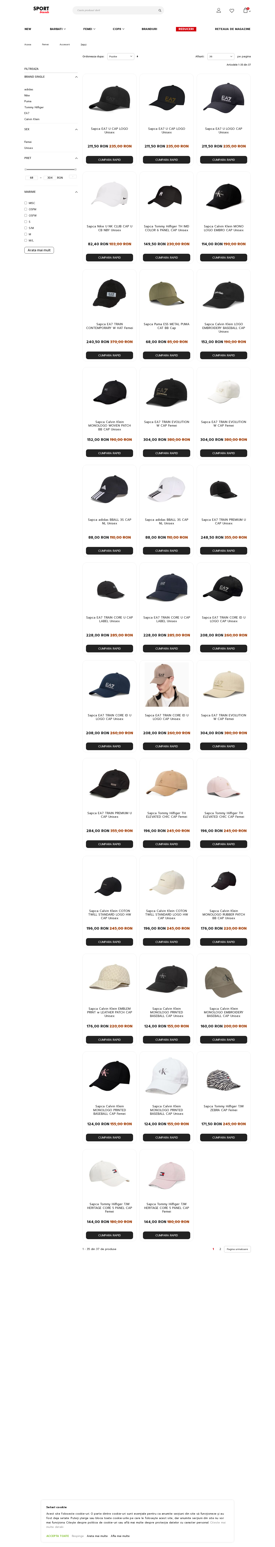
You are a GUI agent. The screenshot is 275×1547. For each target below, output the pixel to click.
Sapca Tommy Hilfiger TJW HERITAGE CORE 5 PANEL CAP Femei (109, 1207)
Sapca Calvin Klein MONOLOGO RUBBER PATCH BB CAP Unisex (224, 914)
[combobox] (118, 10)
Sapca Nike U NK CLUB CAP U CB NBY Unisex (109, 228)
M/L (31, 240)
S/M (31, 228)
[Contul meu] (219, 10)
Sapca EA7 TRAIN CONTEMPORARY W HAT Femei (109, 326)
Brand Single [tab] (34, 76)
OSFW (33, 216)
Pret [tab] (27, 158)
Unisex (28, 148)
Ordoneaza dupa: (93, 56)
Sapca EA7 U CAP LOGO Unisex (109, 130)
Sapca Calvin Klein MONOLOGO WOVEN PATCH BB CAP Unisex (109, 425)
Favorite (232, 11)
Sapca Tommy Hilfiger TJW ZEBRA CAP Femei (224, 1108)
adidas (28, 89)
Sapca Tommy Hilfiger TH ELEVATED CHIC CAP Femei (166, 815)
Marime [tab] (30, 192)
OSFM (32, 209)
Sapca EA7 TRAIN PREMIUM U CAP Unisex (224, 521)
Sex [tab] (26, 129)
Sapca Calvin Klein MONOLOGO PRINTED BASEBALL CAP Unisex (166, 1012)
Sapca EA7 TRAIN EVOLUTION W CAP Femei (166, 424)
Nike (27, 95)
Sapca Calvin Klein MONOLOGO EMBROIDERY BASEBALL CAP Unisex (223, 1012)
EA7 (26, 113)
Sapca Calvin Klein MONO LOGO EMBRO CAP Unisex (224, 228)
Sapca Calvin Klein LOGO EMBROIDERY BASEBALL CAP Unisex (223, 327)
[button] (131, 80)
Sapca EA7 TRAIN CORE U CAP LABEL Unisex (109, 619)
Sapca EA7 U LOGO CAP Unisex (223, 130)
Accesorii (65, 44)
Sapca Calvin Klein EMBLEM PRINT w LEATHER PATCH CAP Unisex (109, 1012)
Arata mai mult (39, 250)
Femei (45, 44)
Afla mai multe (120, 1536)
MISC (32, 203)
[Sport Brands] (42, 10)
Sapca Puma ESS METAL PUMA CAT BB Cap (166, 326)
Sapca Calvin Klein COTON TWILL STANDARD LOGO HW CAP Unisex (109, 914)
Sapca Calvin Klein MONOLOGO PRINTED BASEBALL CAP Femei (109, 1110)
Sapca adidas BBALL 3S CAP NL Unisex (109, 521)
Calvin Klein (31, 119)
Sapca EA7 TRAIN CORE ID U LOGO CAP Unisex (223, 619)
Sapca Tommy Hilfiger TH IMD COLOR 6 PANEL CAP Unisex (166, 228)
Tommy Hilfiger (34, 107)
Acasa (27, 44)
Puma (27, 101)
